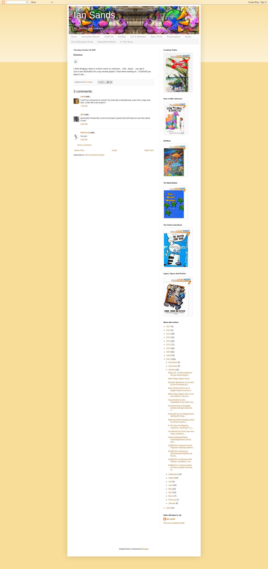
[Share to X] (105, 82)
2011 (168, 345)
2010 (168, 348)
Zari (82, 114)
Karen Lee (85, 132)
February (172, 500)
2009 (168, 352)
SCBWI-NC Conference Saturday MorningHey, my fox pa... (180, 453)
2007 (168, 359)
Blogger (145, 549)
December (173, 362)
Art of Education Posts (82, 42)
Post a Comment (84, 145)
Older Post (149, 150)
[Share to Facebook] (108, 82)
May (170, 489)
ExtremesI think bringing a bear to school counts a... (181, 421)
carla (82, 96)
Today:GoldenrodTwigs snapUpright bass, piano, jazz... (180, 439)
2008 (168, 355)
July (170, 482)
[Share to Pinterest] (111, 82)
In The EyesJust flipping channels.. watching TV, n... (180, 426)
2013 (168, 337)
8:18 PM (83, 124)
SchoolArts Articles (107, 42)
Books (188, 36)
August (171, 478)
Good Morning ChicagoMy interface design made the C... (180, 408)
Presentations (174, 36)
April (170, 492)
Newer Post (79, 150)
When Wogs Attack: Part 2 (179, 379)
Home (74, 36)
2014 (168, 334)
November (173, 366)
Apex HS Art (156, 36)
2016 (168, 330)
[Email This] (99, 82)
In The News (126, 42)
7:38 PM (83, 106)
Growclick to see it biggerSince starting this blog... (181, 415)
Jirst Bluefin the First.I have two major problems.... (181, 432)
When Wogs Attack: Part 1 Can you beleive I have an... (181, 395)
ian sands (171, 519)
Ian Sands (94, 15)
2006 (168, 508)
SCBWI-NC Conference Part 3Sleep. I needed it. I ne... (180, 460)
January (172, 503)
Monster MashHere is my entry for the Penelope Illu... (181, 383)
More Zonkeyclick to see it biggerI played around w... (180, 389)
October (172, 370)
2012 (168, 341)
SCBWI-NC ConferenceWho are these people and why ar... (180, 467)
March (171, 496)
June (170, 485)
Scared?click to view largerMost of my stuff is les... (181, 401)
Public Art (109, 36)
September (173, 474)
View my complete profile (174, 523)
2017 (168, 326)
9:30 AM (83, 140)
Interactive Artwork (91, 36)
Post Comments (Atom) (94, 155)
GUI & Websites (138, 36)
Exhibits (122, 36)
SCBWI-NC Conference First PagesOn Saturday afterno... (181, 446)
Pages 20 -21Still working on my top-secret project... (180, 374)
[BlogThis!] (102, 82)
